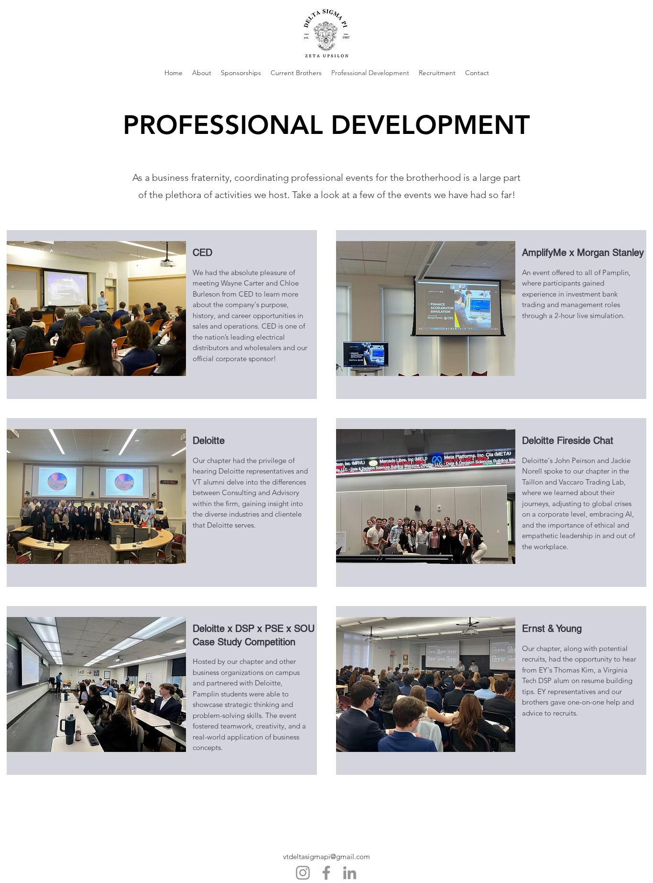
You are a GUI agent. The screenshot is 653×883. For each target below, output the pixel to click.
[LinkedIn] (349, 872)
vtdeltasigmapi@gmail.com (326, 856)
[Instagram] (303, 872)
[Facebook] (326, 872)
